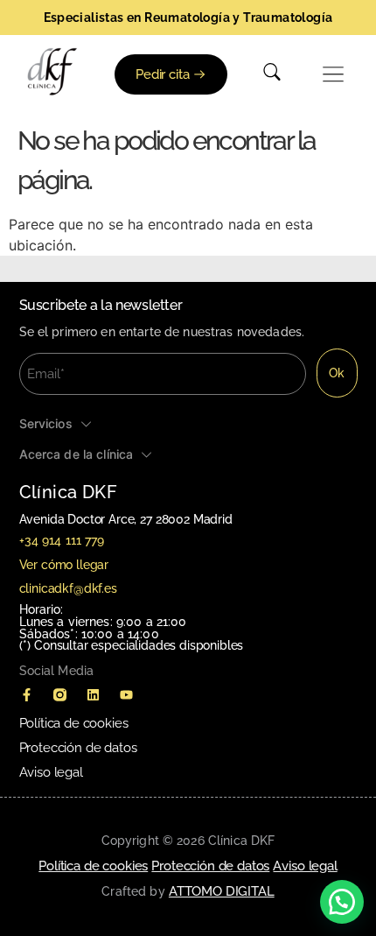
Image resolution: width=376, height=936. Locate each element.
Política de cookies (74, 723)
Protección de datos (78, 748)
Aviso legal (51, 772)
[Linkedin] (93, 694)
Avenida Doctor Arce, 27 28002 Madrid (126, 519)
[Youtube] (127, 694)
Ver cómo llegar (64, 565)
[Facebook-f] (27, 694)
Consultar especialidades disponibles (138, 645)
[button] (334, 74)
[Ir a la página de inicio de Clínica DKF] (52, 72)
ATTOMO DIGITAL (222, 891)
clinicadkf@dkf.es (68, 588)
